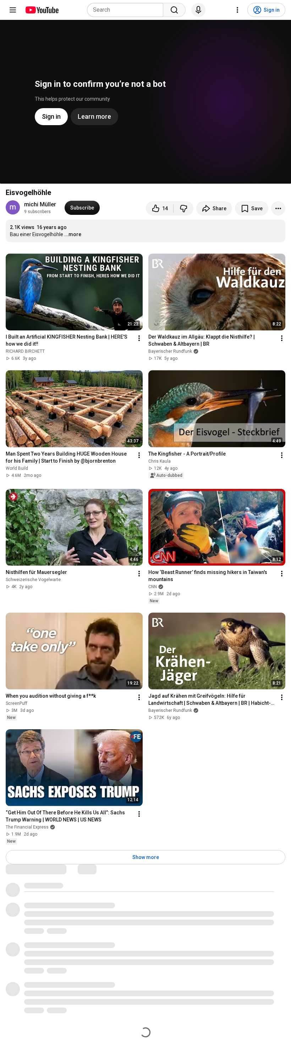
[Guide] (13, 10)
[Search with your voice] (198, 10)
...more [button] (72, 234)
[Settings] (237, 10)
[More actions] (278, 208)
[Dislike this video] (183, 208)
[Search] (174, 10)
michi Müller (40, 204)
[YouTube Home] (42, 10)
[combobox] (127, 10)
